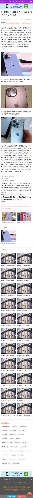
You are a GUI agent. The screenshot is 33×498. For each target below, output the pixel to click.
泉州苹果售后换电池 (26, 23)
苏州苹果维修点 (5, 178)
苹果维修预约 (29, 19)
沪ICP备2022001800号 (11, 482)
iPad (7, 30)
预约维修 (12, 496)
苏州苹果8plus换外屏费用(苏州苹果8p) (9, 222)
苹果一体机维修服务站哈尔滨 (9, 176)
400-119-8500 (17, 199)
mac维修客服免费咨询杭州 (8, 180)
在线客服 (22, 496)
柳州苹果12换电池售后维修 (12, 23)
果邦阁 (27, 44)
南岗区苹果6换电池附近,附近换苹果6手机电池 (24, 222)
